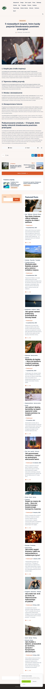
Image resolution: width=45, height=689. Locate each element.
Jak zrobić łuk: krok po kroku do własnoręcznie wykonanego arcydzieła (32, 597)
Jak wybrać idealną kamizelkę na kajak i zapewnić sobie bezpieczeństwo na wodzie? (33, 411)
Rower (26, 497)
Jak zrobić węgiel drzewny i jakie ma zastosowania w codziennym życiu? (32, 552)
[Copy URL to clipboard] (42, 155)
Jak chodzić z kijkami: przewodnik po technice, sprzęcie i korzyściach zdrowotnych (33, 647)
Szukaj (5, 196)
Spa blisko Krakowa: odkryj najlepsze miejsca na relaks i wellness (33, 219)
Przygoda (27, 591)
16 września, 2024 (30, 420)
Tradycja (39, 591)
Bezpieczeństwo (29, 403)
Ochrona (37, 451)
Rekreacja (27, 355)
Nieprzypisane (22, 20)
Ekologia (27, 545)
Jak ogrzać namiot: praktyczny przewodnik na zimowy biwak (32, 314)
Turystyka (37, 260)
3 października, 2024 (31, 370)
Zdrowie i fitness (37, 214)
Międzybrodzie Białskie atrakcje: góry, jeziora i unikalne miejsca (31, 267)
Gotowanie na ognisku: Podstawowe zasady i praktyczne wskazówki (32, 183)
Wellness (30, 214)
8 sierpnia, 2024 (36, 512)
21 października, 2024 (31, 322)
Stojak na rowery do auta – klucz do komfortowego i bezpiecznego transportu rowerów (33, 505)
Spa (26, 214)
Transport (27, 499)
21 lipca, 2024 (36, 655)
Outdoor (33, 309)
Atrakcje (27, 260)
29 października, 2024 (31, 275)
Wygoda (27, 357)
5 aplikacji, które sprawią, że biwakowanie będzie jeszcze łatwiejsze (15, 184)
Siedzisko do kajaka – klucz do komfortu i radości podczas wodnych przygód (33, 362)
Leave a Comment (21, 173)
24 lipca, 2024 (36, 605)
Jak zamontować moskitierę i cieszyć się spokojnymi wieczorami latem (32, 456)
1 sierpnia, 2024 (36, 558)
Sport (30, 497)
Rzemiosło (33, 591)
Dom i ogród (31, 451)
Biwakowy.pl (29, 225)
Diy (26, 451)
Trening (35, 637)
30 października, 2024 (31, 227)
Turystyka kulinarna (30, 262)
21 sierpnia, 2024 (37, 462)
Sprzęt (26, 405)
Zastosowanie (28, 547)
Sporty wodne (34, 355)
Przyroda (32, 260)
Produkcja (32, 545)
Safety (38, 309)
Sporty (34, 497)
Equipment (27, 309)
